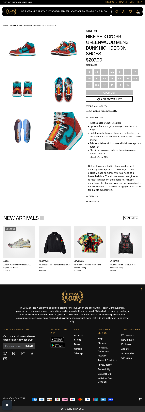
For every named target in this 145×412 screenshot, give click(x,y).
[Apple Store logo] (57, 339)
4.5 (97, 72)
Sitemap (78, 353)
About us (78, 335)
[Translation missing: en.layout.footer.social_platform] (5, 353)
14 (120, 85)
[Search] (117, 11)
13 (112, 85)
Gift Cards (126, 358)
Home (5, 26)
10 (127, 79)
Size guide (91, 65)
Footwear (126, 344)
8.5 (104, 79)
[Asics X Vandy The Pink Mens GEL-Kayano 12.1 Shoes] (19, 250)
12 (104, 85)
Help (100, 339)
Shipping (102, 343)
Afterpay (102, 356)
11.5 (97, 85)
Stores (77, 340)
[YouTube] (5, 358)
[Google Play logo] (58, 345)
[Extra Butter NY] (11, 11)
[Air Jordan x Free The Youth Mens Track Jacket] (55, 250)
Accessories (127, 353)
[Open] (7, 405)
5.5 (112, 72)
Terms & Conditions (107, 360)
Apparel (125, 349)
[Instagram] (23, 353)
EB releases (127, 335)
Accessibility (104, 369)
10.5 (135, 79)
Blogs (77, 344)
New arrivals (127, 340)
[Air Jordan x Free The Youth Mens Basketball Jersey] (126, 250)
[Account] (123, 11)
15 (127, 85)
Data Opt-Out (105, 374)
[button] (72, 409)
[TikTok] (32, 353)
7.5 (89, 79)
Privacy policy (105, 365)
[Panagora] (140, 399)
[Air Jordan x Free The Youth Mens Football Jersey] (90, 250)
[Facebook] (14, 353)
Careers (78, 349)
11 (89, 85)
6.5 (127, 72)
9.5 (119, 79)
